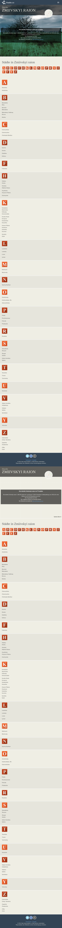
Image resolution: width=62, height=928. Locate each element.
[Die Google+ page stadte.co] (34, 456)
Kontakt (34, 460)
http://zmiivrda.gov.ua (37, 39)
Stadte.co (10, 3)
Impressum (28, 460)
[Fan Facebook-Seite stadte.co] (31, 456)
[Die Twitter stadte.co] (27, 456)
